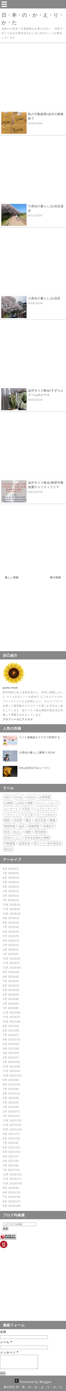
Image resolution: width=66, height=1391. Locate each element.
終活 (7, 831)
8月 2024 (10, 976)
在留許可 (48, 826)
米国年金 (24, 843)
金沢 (22, 826)
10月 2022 (12, 1075)
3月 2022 (10, 1106)
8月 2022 (11, 1084)
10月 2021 (12, 1129)
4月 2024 (10, 994)
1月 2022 (11, 1115)
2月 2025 (10, 949)
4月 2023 (10, 1048)
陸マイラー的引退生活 (47, 843)
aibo (7, 797)
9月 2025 (10, 918)
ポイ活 (29, 814)
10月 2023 (11, 1021)
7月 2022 (10, 1088)
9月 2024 (10, 971)
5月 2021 (11, 1151)
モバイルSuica (46, 814)
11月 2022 (11, 1070)
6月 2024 (10, 985)
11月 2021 (11, 1124)
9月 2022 (10, 1079)
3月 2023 (10, 1052)
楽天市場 (40, 820)
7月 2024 (10, 980)
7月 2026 (10, 873)
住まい (18, 831)
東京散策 (40, 831)
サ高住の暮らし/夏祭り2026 (37, 752)
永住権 (18, 820)
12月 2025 (11, 904)
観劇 (52, 820)
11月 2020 (11, 1178)
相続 (28, 831)
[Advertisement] (33, 76)
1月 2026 (10, 900)
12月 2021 (11, 1120)
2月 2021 (10, 1165)
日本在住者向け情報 (37, 837)
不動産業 (9, 843)
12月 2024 (11, 958)
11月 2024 (11, 962)
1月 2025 (10, 953)
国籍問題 (33, 826)
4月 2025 (10, 940)
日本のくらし (12, 837)
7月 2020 (11, 1196)
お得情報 (44, 797)
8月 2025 (10, 922)
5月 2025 (10, 935)
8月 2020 (11, 1192)
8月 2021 (11, 1138)
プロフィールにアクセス (18, 719)
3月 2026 (10, 891)
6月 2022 (11, 1093)
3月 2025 (10, 944)
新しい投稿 (12, 577)
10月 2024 (11, 967)
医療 (7, 820)
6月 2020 (11, 1201)
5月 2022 (10, 1097)
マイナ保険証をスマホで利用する (39, 737)
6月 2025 (10, 931)
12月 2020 (12, 1174)
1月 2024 (10, 1007)
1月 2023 (11, 1061)
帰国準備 (9, 826)
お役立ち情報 (24, 802)
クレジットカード (48, 802)
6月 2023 (11, 1039)
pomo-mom (10, 687)
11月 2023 (11, 1016)
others (31, 797)
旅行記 (8, 849)
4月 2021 (10, 1156)
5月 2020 (11, 1205)
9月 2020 (10, 1187)
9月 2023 (10, 1025)
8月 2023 (10, 1030)
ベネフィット (12, 814)
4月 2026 (10, 886)
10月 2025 (11, 913)
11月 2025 (11, 909)
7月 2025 (10, 926)
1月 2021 (11, 1169)
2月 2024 (10, 1003)
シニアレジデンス (45, 808)
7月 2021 (10, 1142)
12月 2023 (11, 1012)
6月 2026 (10, 877)
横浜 (28, 820)
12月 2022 (11, 1066)
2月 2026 (10, 895)
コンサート (11, 808)
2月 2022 (11, 1111)
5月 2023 (10, 1043)
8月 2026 (10, 868)
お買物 (8, 802)
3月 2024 (10, 998)
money (18, 797)
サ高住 (26, 808)
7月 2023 (10, 1034)
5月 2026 (10, 882)
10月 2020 (12, 1183)
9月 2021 (11, 1133)
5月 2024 (10, 989)
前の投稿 (55, 577)
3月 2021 (10, 1160)
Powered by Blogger (35, 1382)
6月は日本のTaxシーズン (34, 767)
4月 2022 (10, 1102)
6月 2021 (11, 1147)
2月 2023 (10, 1057)
